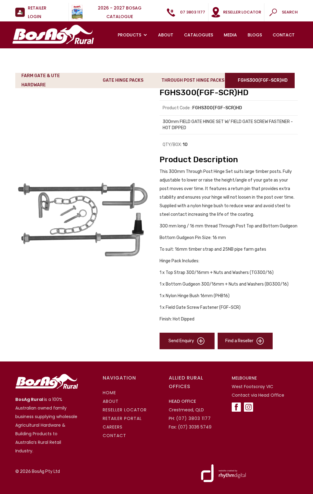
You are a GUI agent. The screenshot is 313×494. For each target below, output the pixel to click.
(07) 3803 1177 (193, 418)
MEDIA (230, 35)
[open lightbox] (84, 219)
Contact (284, 35)
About (165, 35)
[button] (133, 34)
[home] (53, 34)
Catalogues (198, 35)
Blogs (255, 35)
